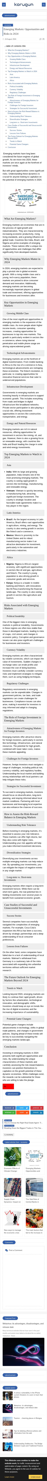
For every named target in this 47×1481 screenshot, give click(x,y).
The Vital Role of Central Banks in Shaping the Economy (32, 1200)
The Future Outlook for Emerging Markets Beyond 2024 (23, 137)
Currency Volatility (15, 89)
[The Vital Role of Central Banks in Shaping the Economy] (34, 1187)
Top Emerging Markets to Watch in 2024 (22, 71)
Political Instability (15, 86)
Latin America (14, 77)
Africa (11, 80)
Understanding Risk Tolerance (19, 116)
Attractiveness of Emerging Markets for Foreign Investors (23, 101)
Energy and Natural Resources (20, 68)
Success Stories (15, 130)
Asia (10, 74)
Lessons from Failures (17, 133)
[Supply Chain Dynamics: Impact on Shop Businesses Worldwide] (12, 1187)
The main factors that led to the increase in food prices (34, 1231)
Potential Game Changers (18, 144)
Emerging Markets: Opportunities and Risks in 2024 (33, 1169)
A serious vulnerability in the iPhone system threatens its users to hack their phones (28, 1395)
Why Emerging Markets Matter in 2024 (22, 53)
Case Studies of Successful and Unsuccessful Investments (25, 126)
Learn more (9, 1477)
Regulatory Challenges (17, 92)
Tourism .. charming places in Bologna (28, 1418)
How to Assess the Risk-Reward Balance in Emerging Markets (23, 112)
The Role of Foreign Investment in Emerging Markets (24, 96)
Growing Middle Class (17, 59)
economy (8, 25)
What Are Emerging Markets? (18, 50)
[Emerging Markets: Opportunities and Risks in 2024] (34, 1156)
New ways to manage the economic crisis (12, 1231)
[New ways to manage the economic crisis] (12, 1218)
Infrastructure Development (18, 65)
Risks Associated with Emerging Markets (23, 83)
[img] (6, 1250)
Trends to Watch (15, 141)
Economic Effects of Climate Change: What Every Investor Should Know (12, 1169)
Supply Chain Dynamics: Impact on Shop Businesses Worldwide (12, 1200)
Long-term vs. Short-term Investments (22, 122)
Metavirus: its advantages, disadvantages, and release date (23, 1325)
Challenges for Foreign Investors (20, 105)
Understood (35, 1477)
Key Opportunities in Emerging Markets (22, 56)
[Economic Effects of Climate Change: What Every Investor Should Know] (12, 1156)
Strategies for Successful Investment (22, 108)
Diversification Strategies (18, 119)
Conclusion (12, 147)
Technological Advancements (19, 62)
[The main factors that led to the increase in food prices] (34, 1218)
